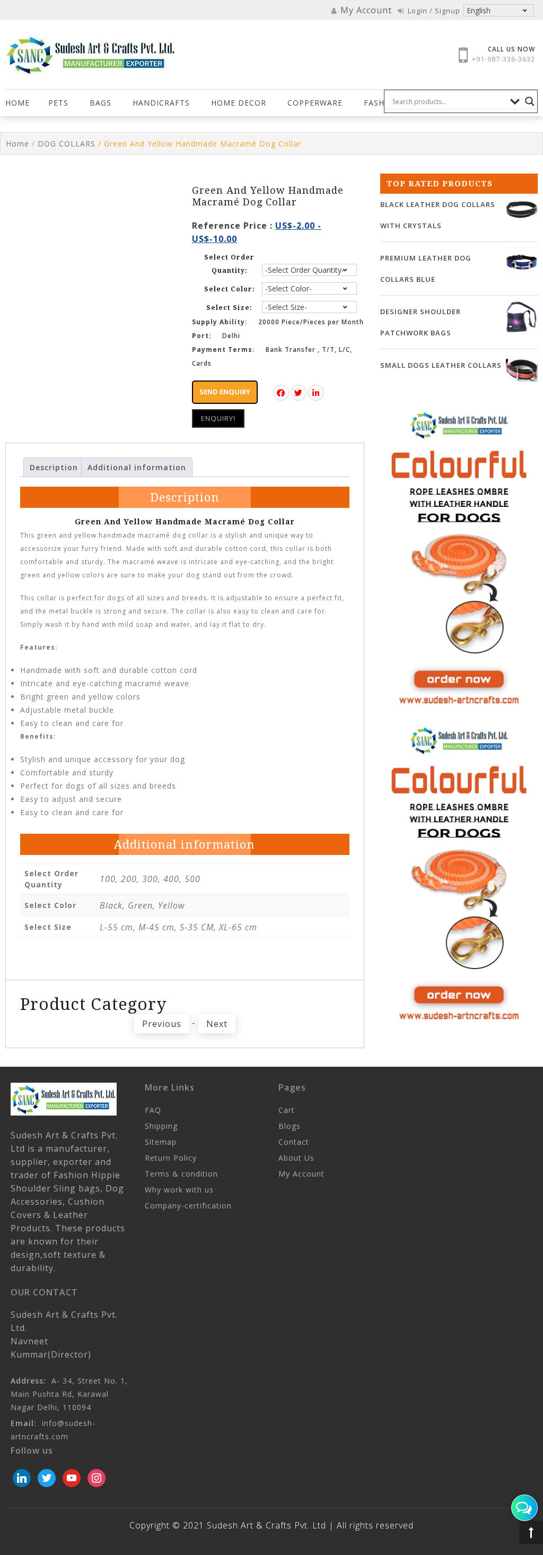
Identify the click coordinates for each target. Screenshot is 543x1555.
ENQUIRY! (218, 418)
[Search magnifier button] (529, 101)
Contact (293, 1142)
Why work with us (179, 1190)
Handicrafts (161, 103)
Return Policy (171, 1158)
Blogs (289, 1126)
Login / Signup (433, 10)
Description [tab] (54, 467)
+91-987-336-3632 (503, 59)
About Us (296, 1158)
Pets (58, 103)
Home (17, 103)
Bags (100, 103)
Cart (286, 1110)
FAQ (153, 1110)
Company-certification (188, 1205)
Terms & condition (181, 1174)
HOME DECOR (238, 103)
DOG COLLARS (66, 144)
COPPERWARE (315, 103)
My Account (301, 1174)
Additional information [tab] (136, 467)
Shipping (161, 1126)
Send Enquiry (224, 391)
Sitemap (161, 1142)
